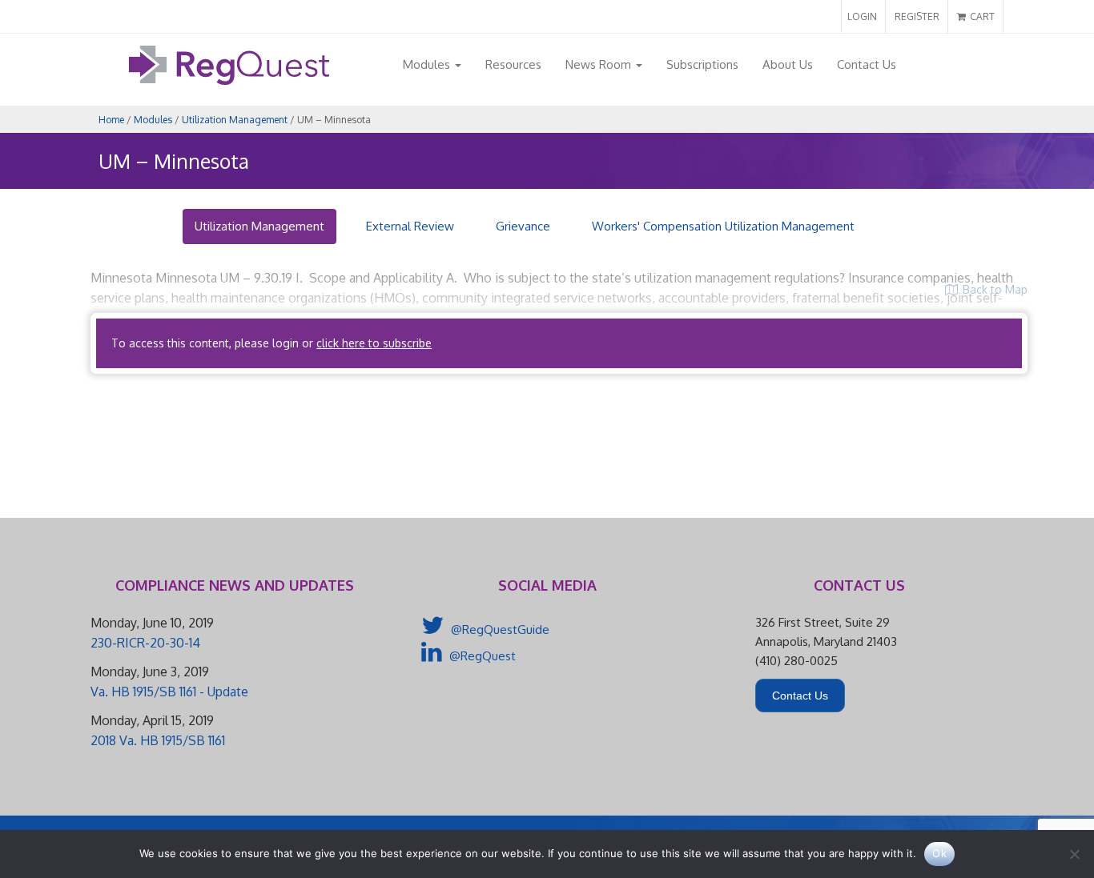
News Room (599, 64)
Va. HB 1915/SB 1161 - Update (169, 692)
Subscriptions (702, 64)
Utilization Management (235, 120)
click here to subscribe (374, 343)
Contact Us (866, 64)
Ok (939, 853)
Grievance (523, 226)
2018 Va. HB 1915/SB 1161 (157, 740)
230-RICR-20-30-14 (145, 643)
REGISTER (917, 16)
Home (111, 120)
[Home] (229, 80)
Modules (428, 64)
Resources (513, 64)
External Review (410, 226)
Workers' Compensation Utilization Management (723, 226)
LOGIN (862, 16)
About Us (787, 64)
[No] (1074, 854)
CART (981, 16)
